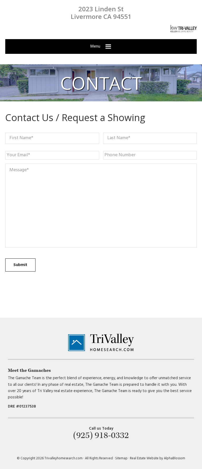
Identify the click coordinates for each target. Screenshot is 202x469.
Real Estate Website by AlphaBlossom (157, 458)
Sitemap (121, 458)
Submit (20, 265)
